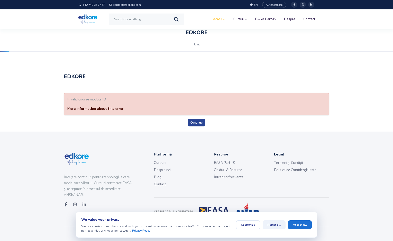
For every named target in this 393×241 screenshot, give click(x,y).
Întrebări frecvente (228, 177)
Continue (196, 122)
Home (196, 44)
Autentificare (274, 5)
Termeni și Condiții (288, 162)
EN (256, 5)
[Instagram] (303, 5)
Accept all (300, 225)
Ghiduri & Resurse (228, 170)
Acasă (218, 19)
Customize (248, 225)
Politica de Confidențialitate (295, 170)
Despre (289, 19)
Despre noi (162, 170)
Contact (309, 19)
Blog (157, 177)
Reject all (274, 225)
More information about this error (95, 108)
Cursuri (239, 19)
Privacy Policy (141, 231)
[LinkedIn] (311, 5)
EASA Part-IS (265, 19)
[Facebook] (294, 5)
